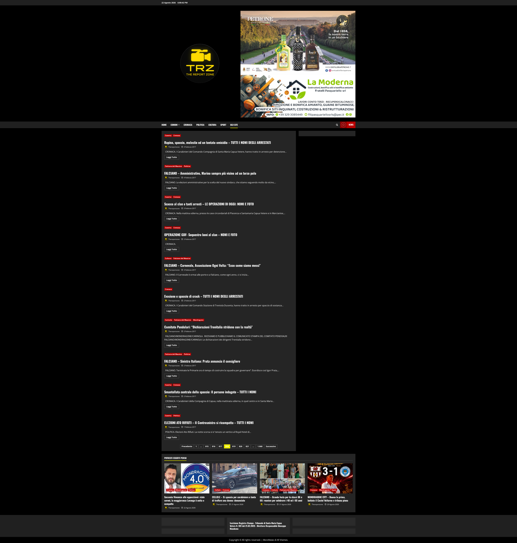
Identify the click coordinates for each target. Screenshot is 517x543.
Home (164, 124)
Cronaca (188, 124)
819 (233, 446)
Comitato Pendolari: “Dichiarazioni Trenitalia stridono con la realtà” (208, 326)
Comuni (174, 124)
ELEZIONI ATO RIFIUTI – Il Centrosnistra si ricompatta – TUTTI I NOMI (209, 422)
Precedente (187, 446)
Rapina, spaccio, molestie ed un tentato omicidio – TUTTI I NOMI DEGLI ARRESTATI (217, 142)
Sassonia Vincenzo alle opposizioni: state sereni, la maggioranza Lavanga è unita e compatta (184, 500)
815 (207, 446)
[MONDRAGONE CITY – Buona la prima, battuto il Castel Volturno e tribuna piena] (330, 478)
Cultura (212, 124)
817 (220, 446)
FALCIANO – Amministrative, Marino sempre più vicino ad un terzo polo (210, 173)
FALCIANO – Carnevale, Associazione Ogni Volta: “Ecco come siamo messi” (212, 265)
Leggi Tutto (172, 158)
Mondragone (198, 320)
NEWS (351, 124)
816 (213, 446)
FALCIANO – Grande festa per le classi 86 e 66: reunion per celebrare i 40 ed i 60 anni (281, 498)
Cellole (218, 490)
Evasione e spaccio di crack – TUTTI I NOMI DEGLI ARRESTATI (203, 296)
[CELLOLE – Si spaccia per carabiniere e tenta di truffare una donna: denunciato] (234, 478)
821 (247, 446)
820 (240, 446)
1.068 (260, 446)
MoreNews (268, 539)
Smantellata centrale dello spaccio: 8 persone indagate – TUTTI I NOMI (210, 391)
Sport (223, 124)
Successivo (271, 446)
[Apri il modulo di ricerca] (337, 124)
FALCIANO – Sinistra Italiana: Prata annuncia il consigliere (202, 361)
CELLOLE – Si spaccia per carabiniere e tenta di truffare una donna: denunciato (234, 498)
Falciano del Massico (173, 166)
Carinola (168, 320)
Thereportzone (174, 147)
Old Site (234, 124)
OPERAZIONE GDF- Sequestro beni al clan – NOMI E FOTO (200, 234)
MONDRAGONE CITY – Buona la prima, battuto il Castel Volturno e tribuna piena (328, 498)
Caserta (168, 135)
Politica (200, 124)
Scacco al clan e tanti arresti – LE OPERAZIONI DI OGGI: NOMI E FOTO (209, 203)
